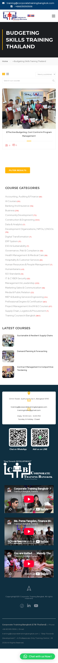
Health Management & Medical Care (24, 255)
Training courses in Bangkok (20, 315)
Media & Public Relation (17, 292)
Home (5, 61)
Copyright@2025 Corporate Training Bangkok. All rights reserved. (29, 597)
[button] (37, 656)
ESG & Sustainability (15, 245)
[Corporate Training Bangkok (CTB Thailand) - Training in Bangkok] (15, 15)
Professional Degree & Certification (24, 301)
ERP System (11, 241)
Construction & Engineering (20, 219)
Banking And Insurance (17, 205)
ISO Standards (12, 273)
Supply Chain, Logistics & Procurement (25, 310)
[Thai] (32, 15)
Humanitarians (12, 269)
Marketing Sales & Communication (23, 287)
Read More (29, 108)
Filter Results (17, 170)
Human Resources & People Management (27, 264)
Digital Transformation (17, 236)
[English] (29, 15)
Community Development (19, 215)
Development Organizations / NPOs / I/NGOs (29, 229)
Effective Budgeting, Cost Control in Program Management (29, 134)
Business (9, 210)
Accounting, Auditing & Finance (22, 196)
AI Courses (11, 201)
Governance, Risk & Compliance (22, 250)
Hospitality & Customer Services (22, 259)
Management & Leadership (20, 283)
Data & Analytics (13, 224)
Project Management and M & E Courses (26, 306)
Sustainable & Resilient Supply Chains (35, 335)
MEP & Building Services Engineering (24, 297)
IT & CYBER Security (15, 278)
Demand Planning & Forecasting (32, 351)
